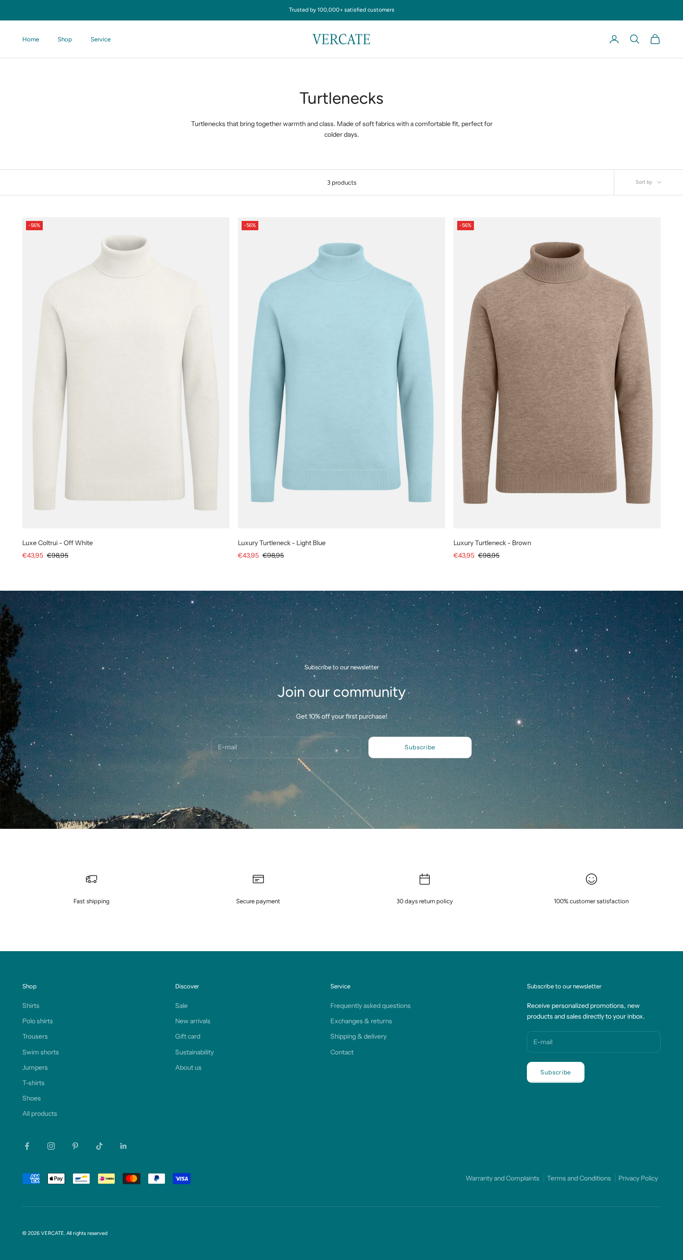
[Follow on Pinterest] (75, 1146)
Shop (65, 39)
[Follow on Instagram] (51, 1146)
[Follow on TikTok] (99, 1146)
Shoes (31, 1098)
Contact (342, 1052)
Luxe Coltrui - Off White (57, 543)
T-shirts (33, 1083)
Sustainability (194, 1052)
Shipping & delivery (358, 1036)
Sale (181, 1005)
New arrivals (192, 1021)
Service (101, 39)
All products (39, 1113)
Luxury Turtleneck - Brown (492, 543)
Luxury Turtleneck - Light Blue (282, 543)
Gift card (187, 1036)
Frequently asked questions (370, 1005)
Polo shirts (37, 1021)
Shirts (30, 1005)
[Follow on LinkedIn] (123, 1146)
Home (30, 39)
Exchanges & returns (361, 1021)
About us (188, 1067)
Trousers (35, 1036)
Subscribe (420, 747)
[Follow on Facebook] (27, 1146)
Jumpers (35, 1067)
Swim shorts (40, 1052)
